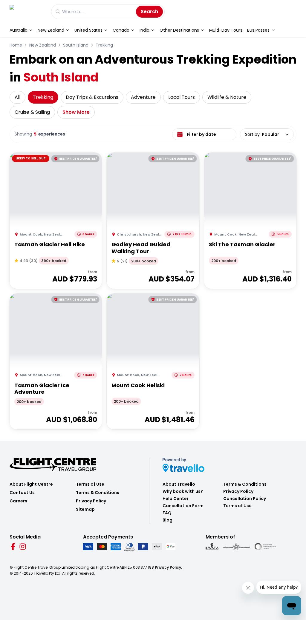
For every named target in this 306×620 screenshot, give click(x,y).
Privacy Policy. (168, 567)
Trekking (104, 45)
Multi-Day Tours (225, 30)
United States (88, 30)
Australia (18, 30)
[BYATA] (212, 546)
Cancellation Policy (244, 498)
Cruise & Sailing (32, 112)
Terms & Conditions (97, 493)
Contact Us (22, 493)
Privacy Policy (91, 501)
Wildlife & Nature (226, 97)
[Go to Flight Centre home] (27, 11)
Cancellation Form (183, 506)
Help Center (176, 498)
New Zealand (51, 30)
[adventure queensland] (236, 546)
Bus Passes (258, 30)
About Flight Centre (31, 484)
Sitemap (85, 509)
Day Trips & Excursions (92, 97)
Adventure (143, 97)
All (17, 97)
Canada (121, 30)
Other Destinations (179, 30)
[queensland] (265, 546)
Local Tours (181, 97)
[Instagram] (22, 546)
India (144, 30)
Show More (76, 112)
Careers (18, 501)
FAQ (167, 513)
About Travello (179, 484)
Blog (167, 520)
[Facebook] (13, 546)
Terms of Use (90, 484)
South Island (75, 45)
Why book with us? (183, 491)
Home (16, 45)
